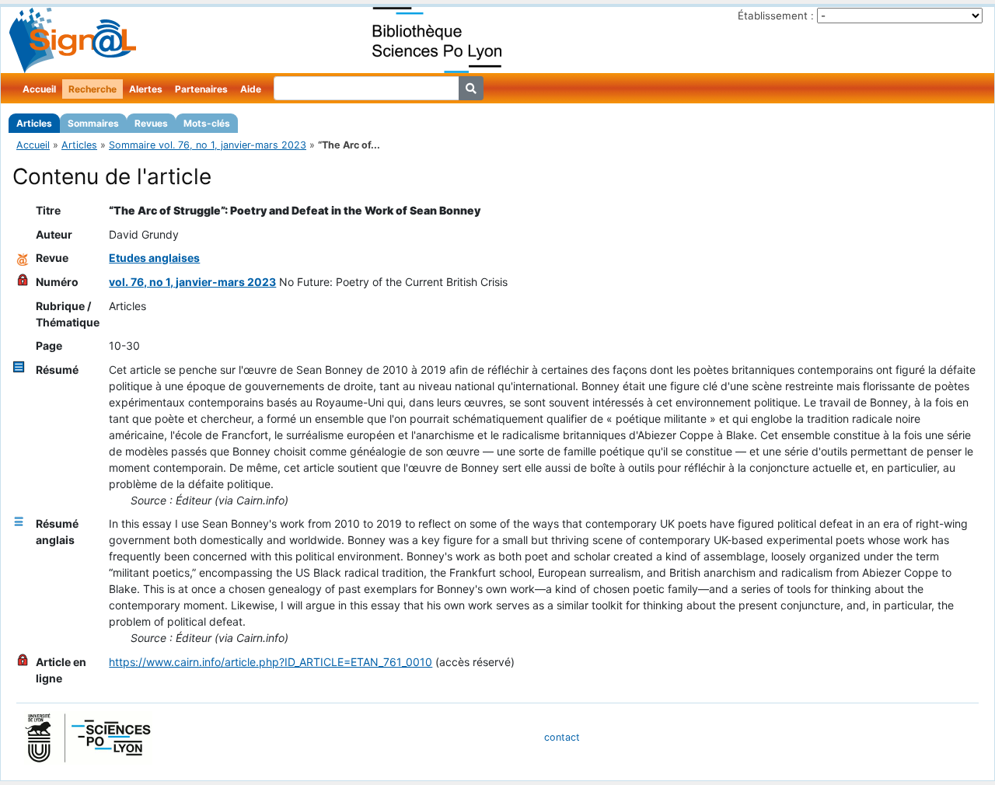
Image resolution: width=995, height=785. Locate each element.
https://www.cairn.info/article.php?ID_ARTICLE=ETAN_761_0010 (270, 661)
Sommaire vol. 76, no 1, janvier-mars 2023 (207, 145)
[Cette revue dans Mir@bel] (22, 257)
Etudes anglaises (154, 257)
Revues (151, 123)
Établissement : (776, 15)
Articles (34, 123)
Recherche (92, 89)
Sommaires (93, 123)
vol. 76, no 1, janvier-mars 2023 (192, 281)
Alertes (145, 89)
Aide (250, 89)
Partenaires (201, 89)
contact (562, 737)
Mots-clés (206, 123)
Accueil (39, 89)
